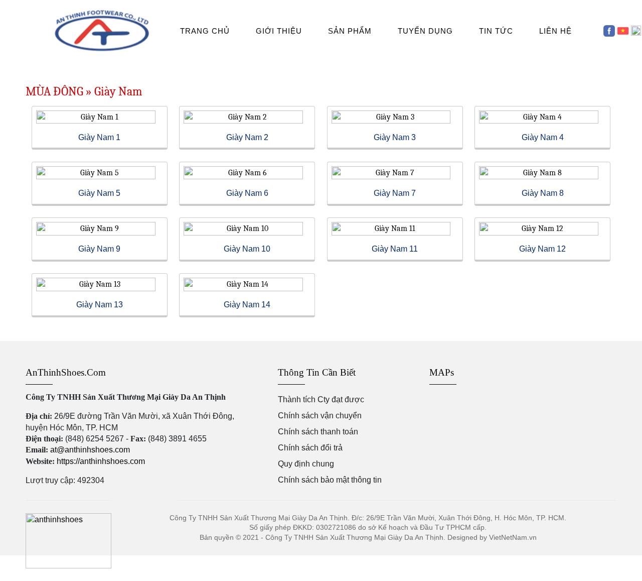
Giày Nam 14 (247, 304)
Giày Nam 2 (247, 137)
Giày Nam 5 (99, 193)
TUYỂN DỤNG (425, 31)
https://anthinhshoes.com (101, 461)
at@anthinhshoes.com (90, 449)
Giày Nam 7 (395, 193)
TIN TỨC (496, 31)
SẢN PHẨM (350, 31)
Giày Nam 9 (99, 249)
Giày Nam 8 (543, 193)
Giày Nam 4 (543, 137)
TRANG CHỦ (205, 31)
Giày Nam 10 (247, 249)
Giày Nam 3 (395, 137)
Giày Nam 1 (99, 137)
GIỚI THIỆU (279, 31)
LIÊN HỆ (555, 31)
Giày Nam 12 (542, 249)
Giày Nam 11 (395, 249)
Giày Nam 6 (247, 193)
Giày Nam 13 (99, 304)
